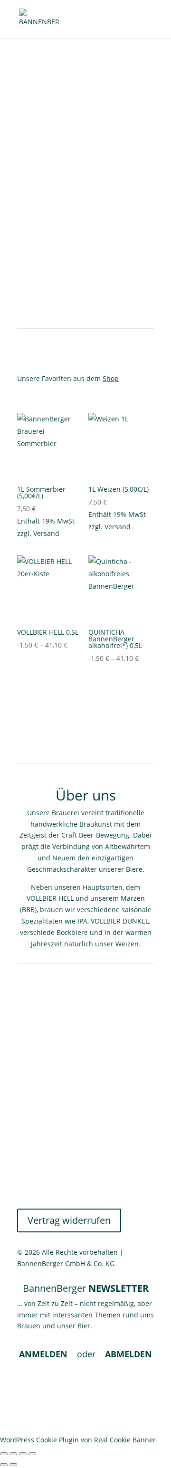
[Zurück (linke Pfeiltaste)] (4, 1464)
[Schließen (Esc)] (32, 1453)
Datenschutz (37, 1166)
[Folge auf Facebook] (108, 1384)
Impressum (35, 1188)
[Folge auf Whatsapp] (146, 1384)
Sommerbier (85, 132)
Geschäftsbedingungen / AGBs (65, 1143)
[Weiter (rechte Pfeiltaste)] (13, 1464)
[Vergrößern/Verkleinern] (4, 1453)
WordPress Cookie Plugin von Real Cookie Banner (78, 1439)
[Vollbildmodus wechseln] (13, 1453)
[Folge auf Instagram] (127, 1384)
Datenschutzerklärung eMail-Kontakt (75, 1177)
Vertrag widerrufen (69, 1220)
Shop (111, 378)
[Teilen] (23, 1453)
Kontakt (29, 1131)
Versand (46, 533)
